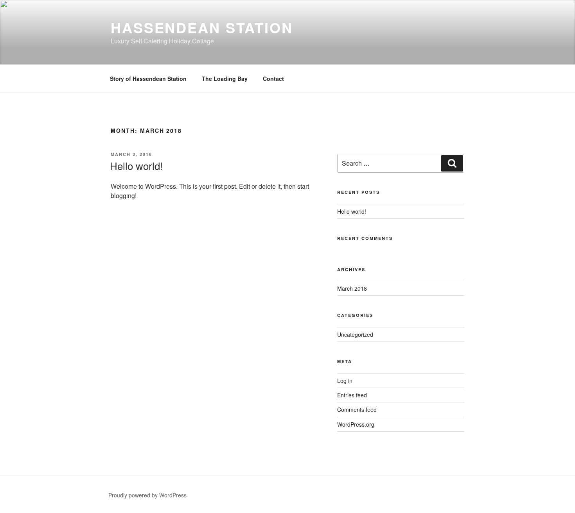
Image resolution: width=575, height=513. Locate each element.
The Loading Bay (225, 78)
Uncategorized (355, 334)
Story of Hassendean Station (148, 78)
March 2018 (352, 288)
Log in (344, 380)
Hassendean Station (202, 27)
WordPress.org (355, 424)
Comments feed (357, 409)
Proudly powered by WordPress (147, 495)
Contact (273, 78)
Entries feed (352, 395)
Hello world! (136, 165)
